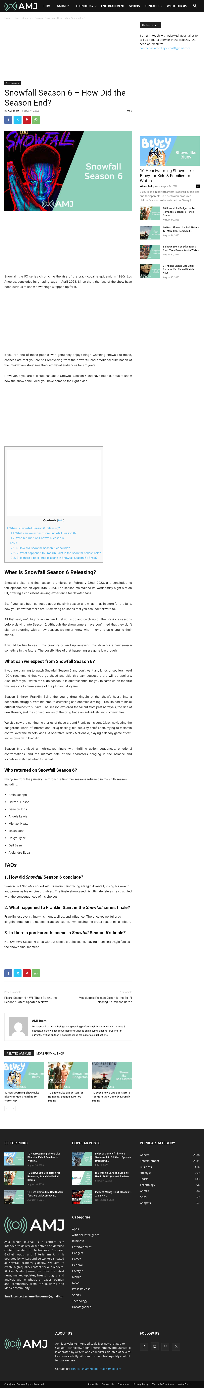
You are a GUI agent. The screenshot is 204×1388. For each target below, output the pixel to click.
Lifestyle (77, 1271)
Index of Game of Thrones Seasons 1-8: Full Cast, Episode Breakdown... (113, 1157)
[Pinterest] (27, 120)
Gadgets (63, 6)
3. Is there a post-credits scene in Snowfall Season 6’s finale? (54, 557)
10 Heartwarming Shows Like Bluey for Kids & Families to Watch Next (21, 1096)
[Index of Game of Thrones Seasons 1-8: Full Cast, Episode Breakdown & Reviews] (82, 1159)
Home (47, 6)
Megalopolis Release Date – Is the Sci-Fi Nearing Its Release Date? (105, 1000)
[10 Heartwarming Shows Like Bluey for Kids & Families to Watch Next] (24, 1075)
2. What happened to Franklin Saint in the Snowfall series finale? (56, 553)
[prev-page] (6, 1108)
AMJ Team (13, 110)
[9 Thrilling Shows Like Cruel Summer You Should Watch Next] (150, 271)
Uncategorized (81, 1307)
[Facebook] (8, 120)
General (77, 1265)
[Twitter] (18, 120)
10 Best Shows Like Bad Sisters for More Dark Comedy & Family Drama (111, 1096)
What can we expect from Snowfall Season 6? (43, 533)
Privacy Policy (140, 1384)
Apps (75, 1229)
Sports (134, 6)
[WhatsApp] (36, 120)
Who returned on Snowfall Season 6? (38, 538)
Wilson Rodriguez (149, 186)
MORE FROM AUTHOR (50, 1053)
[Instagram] (155, 1346)
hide (60, 520)
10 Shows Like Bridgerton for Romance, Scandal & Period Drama (65, 1096)
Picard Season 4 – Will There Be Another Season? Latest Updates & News (31, 1000)
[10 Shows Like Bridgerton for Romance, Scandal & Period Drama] (68, 1075)
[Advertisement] (68, 52)
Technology (83, 6)
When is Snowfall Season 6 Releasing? (33, 528)
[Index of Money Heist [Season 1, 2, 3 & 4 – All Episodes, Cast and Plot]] (82, 1197)
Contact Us (153, 6)
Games (76, 1259)
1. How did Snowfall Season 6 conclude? (40, 548)
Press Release (81, 1289)
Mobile (76, 1277)
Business (78, 1241)
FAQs (12, 543)
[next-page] (13, 1108)
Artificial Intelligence (85, 1235)
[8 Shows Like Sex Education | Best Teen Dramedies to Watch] (150, 252)
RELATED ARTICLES (19, 1053)
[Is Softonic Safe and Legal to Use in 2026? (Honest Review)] (82, 1178)
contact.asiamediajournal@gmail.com (165, 48)
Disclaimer (124, 1384)
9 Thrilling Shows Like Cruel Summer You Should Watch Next (178, 269)
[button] (195, 6)
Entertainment (113, 6)
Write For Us (177, 6)
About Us (93, 1384)
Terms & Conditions (163, 1384)
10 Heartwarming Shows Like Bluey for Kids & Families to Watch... (167, 175)
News (75, 1283)
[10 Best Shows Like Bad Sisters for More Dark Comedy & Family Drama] (112, 1075)
